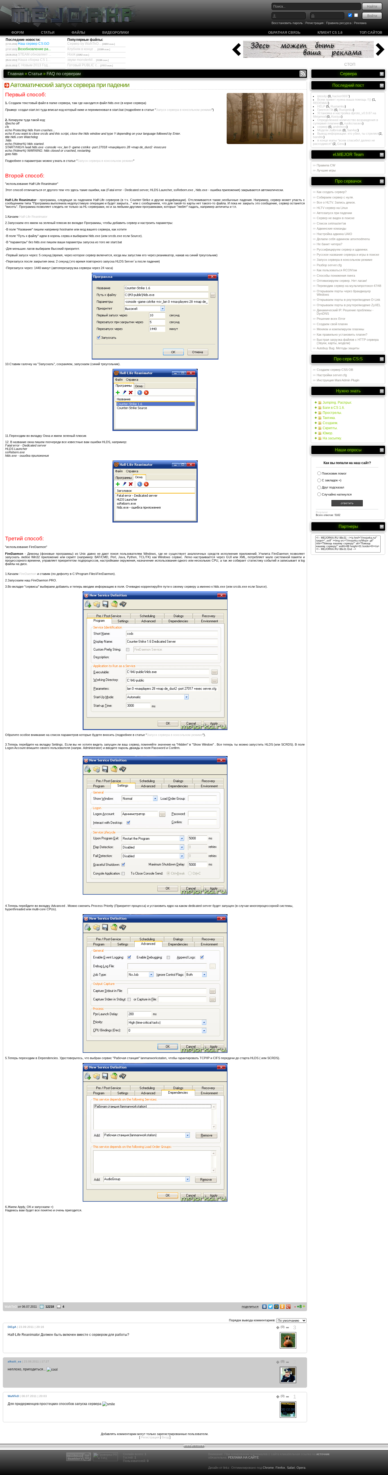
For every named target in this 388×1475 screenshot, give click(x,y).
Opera (301, 1467)
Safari (291, 1467)
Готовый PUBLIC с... (83, 65)
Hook (71, 54)
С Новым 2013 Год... (34, 65)
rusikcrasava (353, 123)
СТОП (349, 64)
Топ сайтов (371, 33)
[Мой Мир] (276, 1306)
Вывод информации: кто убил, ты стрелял (347, 133)
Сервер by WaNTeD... (84, 44)
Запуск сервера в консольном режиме (184, 109)
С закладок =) (331, 480)
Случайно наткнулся (337, 494)
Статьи (48, 33)
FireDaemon (27, 573)
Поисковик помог (334, 473)
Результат (322, 512)
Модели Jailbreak (329, 130)
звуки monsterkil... (81, 60)
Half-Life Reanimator (33, 216)
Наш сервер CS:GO (33, 44)
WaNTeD (11, 1306)
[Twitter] (271, 1306)
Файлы (78, 33)
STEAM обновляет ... (34, 54)
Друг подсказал (333, 487)
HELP (321, 106)
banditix (318, 137)
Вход (165, 1437)
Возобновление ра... (34, 49)
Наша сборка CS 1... (34, 60)
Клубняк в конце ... (82, 49)
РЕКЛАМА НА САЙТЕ (243, 1457)
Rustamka (338, 106)
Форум (17, 33)
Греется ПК (325, 109)
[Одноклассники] (282, 1306)
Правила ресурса (338, 23)
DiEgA (12, 1326)
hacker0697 (340, 96)
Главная (16, 73)
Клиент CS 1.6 (330, 33)
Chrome (268, 1467)
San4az (352, 130)
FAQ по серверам (64, 73)
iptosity (322, 96)
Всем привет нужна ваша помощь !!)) (344, 99)
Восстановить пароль (287, 23)
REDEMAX (320, 103)
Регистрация (314, 23)
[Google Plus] (288, 1306)
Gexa (341, 143)
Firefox (280, 1467)
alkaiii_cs (14, 1361)
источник (322, 1454)
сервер (322, 126)
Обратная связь (284, 33)
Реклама (360, 23)
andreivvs (340, 126)
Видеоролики (115, 33)
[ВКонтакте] (265, 1306)
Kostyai (336, 116)
